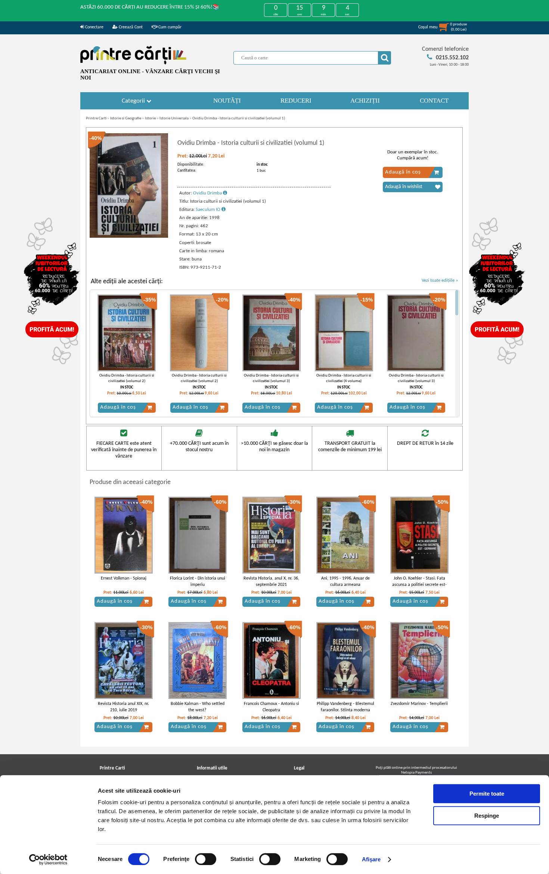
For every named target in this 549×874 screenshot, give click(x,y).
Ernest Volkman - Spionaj (123, 578)
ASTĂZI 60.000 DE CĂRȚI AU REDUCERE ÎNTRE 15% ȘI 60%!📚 (150, 7)
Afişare (371, 859)
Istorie (150, 118)
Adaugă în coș (403, 172)
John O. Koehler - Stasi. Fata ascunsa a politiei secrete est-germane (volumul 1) (419, 584)
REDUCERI (295, 100)
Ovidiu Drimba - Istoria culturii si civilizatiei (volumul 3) (271, 378)
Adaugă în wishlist (403, 187)
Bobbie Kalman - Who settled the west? (197, 707)
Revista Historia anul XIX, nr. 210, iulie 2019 (123, 707)
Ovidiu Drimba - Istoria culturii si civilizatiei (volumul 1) (238, 118)
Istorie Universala (174, 118)
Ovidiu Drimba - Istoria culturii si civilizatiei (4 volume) (343, 378)
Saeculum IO (208, 209)
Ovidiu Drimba (208, 193)
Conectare (93, 27)
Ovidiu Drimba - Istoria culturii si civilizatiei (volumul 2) (126, 378)
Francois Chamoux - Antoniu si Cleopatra (271, 707)
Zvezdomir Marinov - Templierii (419, 704)
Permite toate (486, 793)
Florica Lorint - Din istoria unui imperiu (197, 581)
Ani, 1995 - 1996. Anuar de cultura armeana (345, 581)
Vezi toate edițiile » (440, 280)
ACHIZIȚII (365, 100)
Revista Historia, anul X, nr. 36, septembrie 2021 (271, 581)
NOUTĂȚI (227, 100)
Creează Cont (130, 27)
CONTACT (434, 100)
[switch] (205, 859)
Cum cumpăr (169, 27)
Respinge (486, 815)
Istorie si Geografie (125, 118)
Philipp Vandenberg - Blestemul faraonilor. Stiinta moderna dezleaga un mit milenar (345, 710)
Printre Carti (96, 118)
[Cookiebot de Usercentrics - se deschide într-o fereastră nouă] (48, 859)
